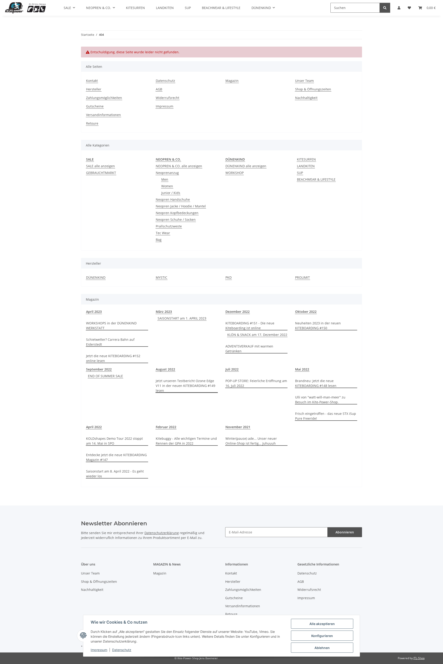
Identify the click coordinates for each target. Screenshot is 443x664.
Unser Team (304, 80)
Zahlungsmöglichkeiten (104, 98)
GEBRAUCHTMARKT (101, 172)
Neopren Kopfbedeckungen (177, 213)
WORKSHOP (234, 172)
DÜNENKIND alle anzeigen (245, 166)
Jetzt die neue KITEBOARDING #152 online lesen (113, 358)
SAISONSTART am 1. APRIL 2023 (182, 318)
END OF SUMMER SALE (105, 376)
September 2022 (99, 369)
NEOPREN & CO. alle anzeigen (179, 166)
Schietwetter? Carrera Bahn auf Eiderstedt (110, 342)
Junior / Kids (170, 193)
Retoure (92, 123)
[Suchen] (385, 8)
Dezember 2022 (237, 311)
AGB (159, 89)
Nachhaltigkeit (306, 98)
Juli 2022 (232, 369)
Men (164, 179)
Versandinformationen (103, 115)
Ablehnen (322, 648)
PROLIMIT (302, 277)
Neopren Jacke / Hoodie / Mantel (181, 206)
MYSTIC (161, 277)
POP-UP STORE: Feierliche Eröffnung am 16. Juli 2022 (256, 383)
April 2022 (94, 427)
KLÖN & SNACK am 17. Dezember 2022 (257, 334)
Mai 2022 (302, 369)
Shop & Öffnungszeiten (313, 89)
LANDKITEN (306, 166)
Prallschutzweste (169, 226)
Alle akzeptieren (322, 624)
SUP (300, 172)
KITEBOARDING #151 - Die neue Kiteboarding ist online (249, 325)
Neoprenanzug (167, 172)
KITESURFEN (306, 159)
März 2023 (164, 311)
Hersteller (93, 89)
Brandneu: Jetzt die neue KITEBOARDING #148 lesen (315, 383)
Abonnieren (344, 532)
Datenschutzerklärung (161, 533)
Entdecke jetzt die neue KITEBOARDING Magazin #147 (116, 457)
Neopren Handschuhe (173, 199)
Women (167, 186)
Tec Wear (163, 233)
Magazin (232, 80)
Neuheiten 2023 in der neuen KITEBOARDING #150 (318, 325)
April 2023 (94, 311)
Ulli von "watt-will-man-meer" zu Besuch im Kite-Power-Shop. (320, 399)
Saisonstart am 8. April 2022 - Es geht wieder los (115, 473)
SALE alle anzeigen (100, 166)
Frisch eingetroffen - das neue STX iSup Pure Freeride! (325, 416)
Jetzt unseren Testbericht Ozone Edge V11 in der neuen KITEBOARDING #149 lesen (185, 386)
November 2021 (237, 427)
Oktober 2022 (306, 311)
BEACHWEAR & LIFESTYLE (316, 179)
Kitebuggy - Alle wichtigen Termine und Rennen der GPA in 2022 (186, 441)
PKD (228, 277)
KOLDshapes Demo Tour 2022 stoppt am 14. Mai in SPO (114, 441)
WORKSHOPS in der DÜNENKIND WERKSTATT (111, 325)
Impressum (99, 650)
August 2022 (165, 369)
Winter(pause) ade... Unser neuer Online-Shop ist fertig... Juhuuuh (251, 441)
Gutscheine (95, 106)
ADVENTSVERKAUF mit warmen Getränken (249, 348)
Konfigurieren (322, 636)
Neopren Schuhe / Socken (176, 219)
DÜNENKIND (95, 277)
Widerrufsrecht (167, 98)
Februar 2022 (166, 427)
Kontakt (92, 80)
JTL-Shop (419, 658)
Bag (159, 239)
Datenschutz (121, 650)
